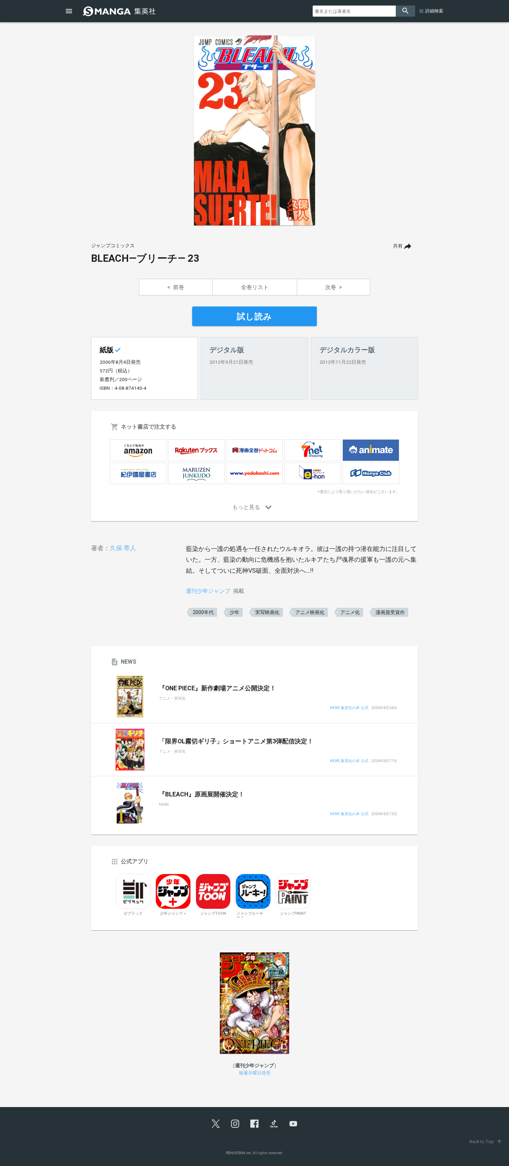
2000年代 (203, 612)
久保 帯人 (123, 548)
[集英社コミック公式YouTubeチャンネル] (293, 1123)
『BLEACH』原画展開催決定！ (201, 794)
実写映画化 (267, 612)
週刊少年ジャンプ (208, 591)
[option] (254, 130)
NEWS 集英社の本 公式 (349, 708)
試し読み (254, 316)
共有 (398, 246)
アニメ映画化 (309, 612)
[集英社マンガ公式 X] (215, 1123)
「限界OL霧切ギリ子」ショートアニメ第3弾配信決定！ (236, 741)
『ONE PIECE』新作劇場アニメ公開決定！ (217, 688)
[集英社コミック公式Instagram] (235, 1123)
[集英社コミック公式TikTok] (274, 1123)
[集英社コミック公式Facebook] (254, 1123)
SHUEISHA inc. (240, 1153)
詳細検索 (434, 11)
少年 (234, 612)
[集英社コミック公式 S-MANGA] (120, 11)
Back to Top (486, 1141)
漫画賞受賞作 (390, 612)
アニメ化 (350, 612)
